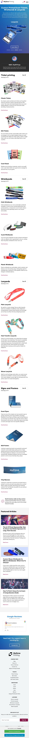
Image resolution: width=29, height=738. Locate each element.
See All (24, 75)
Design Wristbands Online (14, 693)
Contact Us (15, 645)
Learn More (14, 47)
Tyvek (14, 686)
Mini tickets (14, 675)
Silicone (14, 692)
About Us (14, 663)
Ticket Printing (14, 673)
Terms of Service (14, 664)
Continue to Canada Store (14, 731)
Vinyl (14, 690)
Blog (14, 661)
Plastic (14, 688)
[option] (14, 29)
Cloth (14, 684)
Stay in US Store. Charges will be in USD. (14, 735)
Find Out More (4, 110)
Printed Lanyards (14, 701)
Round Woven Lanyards (14, 704)
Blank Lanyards (14, 706)
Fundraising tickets (15, 677)
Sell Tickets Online (14, 679)
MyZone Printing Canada (14, 668)
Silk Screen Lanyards (14, 702)
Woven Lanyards (14, 699)
